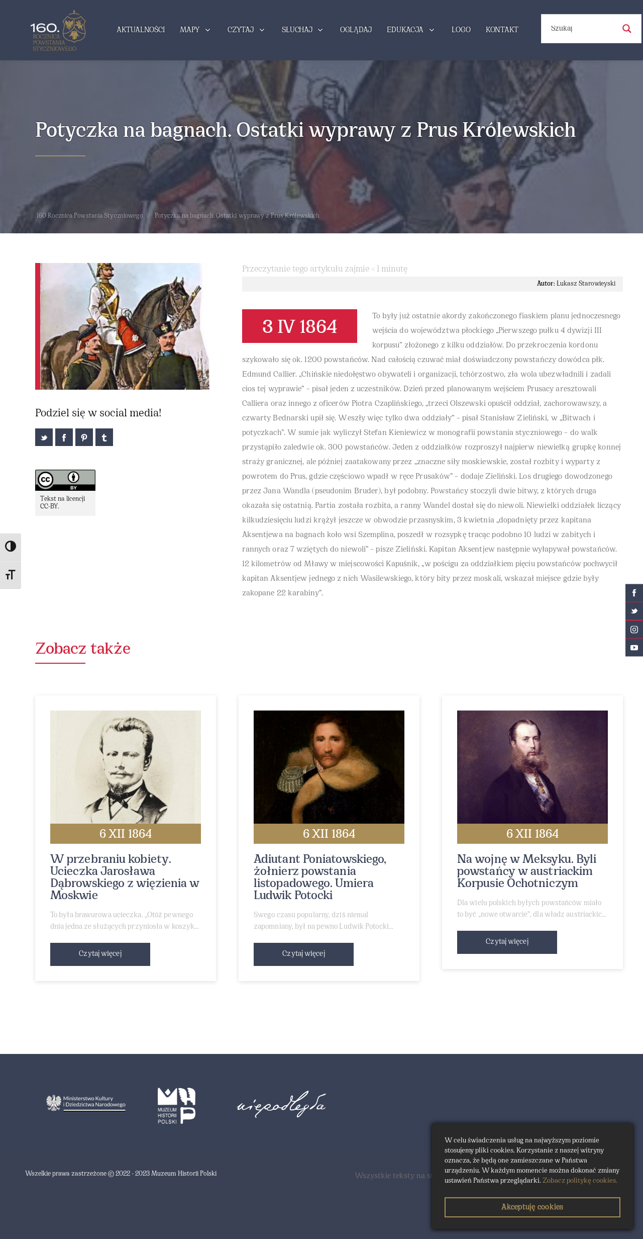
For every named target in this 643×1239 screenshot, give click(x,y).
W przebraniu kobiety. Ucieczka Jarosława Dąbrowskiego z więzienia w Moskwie (125, 878)
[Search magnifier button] (627, 29)
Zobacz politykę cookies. (580, 1181)
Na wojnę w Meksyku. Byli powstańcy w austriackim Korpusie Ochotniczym (526, 872)
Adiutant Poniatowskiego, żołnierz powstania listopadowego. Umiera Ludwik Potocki (320, 878)
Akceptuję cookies (532, 1207)
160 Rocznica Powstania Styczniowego (90, 216)
